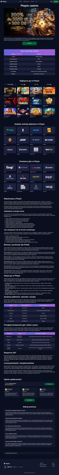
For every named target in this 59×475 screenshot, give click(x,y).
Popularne (9, 84)
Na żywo (22, 84)
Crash (35, 84)
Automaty (48, 84)
